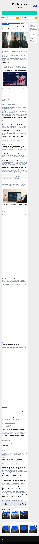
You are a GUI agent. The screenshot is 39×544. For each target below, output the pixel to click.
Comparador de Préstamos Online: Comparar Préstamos (33, 34)
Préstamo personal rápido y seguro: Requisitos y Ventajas (33, 41)
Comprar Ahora (4, 342)
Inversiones (5, 511)
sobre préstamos (6, 512)
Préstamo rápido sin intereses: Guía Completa (33, 37)
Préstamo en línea (6, 538)
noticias (22, 23)
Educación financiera (18, 14)
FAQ (23, 14)
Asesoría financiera (10, 23)
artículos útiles (5, 23)
